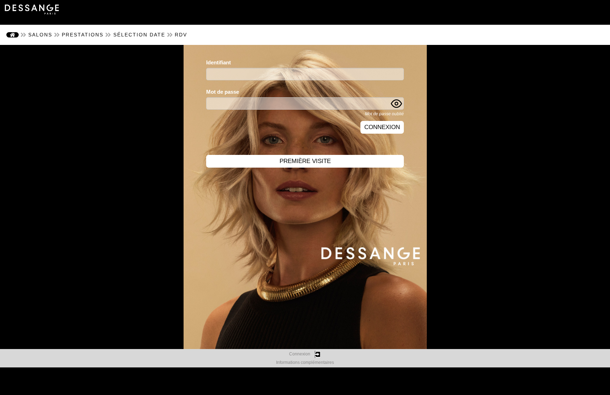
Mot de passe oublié (384, 113)
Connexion (382, 127)
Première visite (305, 161)
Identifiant (218, 62)
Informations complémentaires (305, 362)
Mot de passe (222, 92)
